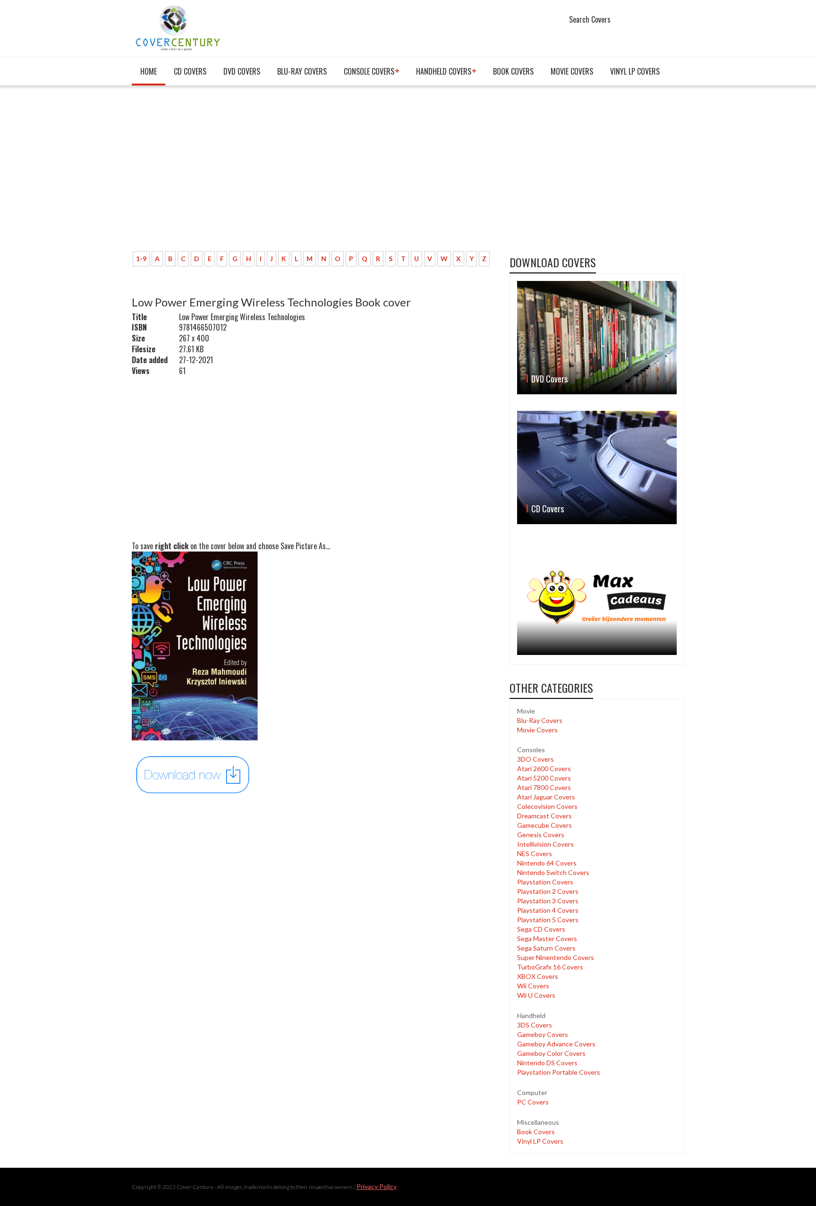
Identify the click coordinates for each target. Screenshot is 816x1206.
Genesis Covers (540, 835)
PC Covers (533, 1102)
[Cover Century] (179, 28)
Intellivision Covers (545, 844)
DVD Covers (241, 71)
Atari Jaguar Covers (546, 797)
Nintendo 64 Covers (547, 863)
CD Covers (190, 71)
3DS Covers (534, 1025)
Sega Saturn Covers (546, 948)
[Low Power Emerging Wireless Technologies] (193, 774)
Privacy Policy (377, 1186)
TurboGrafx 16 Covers (550, 967)
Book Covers (513, 71)
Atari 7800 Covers (544, 787)
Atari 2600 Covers (544, 768)
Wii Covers (533, 986)
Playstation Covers (545, 882)
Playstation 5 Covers (547, 920)
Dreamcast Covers (544, 816)
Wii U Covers (536, 995)
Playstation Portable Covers (558, 1072)
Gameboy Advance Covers (556, 1044)
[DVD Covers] (597, 337)
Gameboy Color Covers (551, 1053)
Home (148, 71)
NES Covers (534, 853)
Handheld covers (443, 71)
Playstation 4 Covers (547, 910)
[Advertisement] (313, 173)
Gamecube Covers (544, 825)
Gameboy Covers (542, 1034)
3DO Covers (535, 759)
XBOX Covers (537, 976)
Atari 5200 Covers (544, 778)
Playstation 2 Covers (547, 891)
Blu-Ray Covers (302, 71)
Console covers (369, 71)
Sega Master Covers (547, 938)
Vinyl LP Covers (635, 71)
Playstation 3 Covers (547, 901)
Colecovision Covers (547, 806)
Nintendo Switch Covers (553, 872)
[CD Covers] (597, 467)
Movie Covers (572, 71)
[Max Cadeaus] (597, 597)
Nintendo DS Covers (547, 1063)
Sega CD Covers (541, 929)
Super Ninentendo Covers (555, 957)
